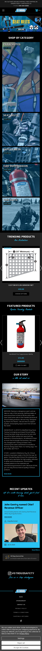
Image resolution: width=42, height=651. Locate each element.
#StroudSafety (23, 573)
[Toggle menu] (6, 10)
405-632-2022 (24, 6)
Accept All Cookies (21, 647)
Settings (21, 638)
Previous (2, 23)
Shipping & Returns (21, 616)
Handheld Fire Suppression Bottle (21, 354)
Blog (21, 597)
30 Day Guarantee (16, 556)
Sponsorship (21, 601)
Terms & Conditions (21, 612)
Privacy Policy (21, 608)
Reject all (21, 643)
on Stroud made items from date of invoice (23, 558)
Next (40, 23)
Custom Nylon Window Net (21, 285)
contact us (21, 605)
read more (36, 550)
